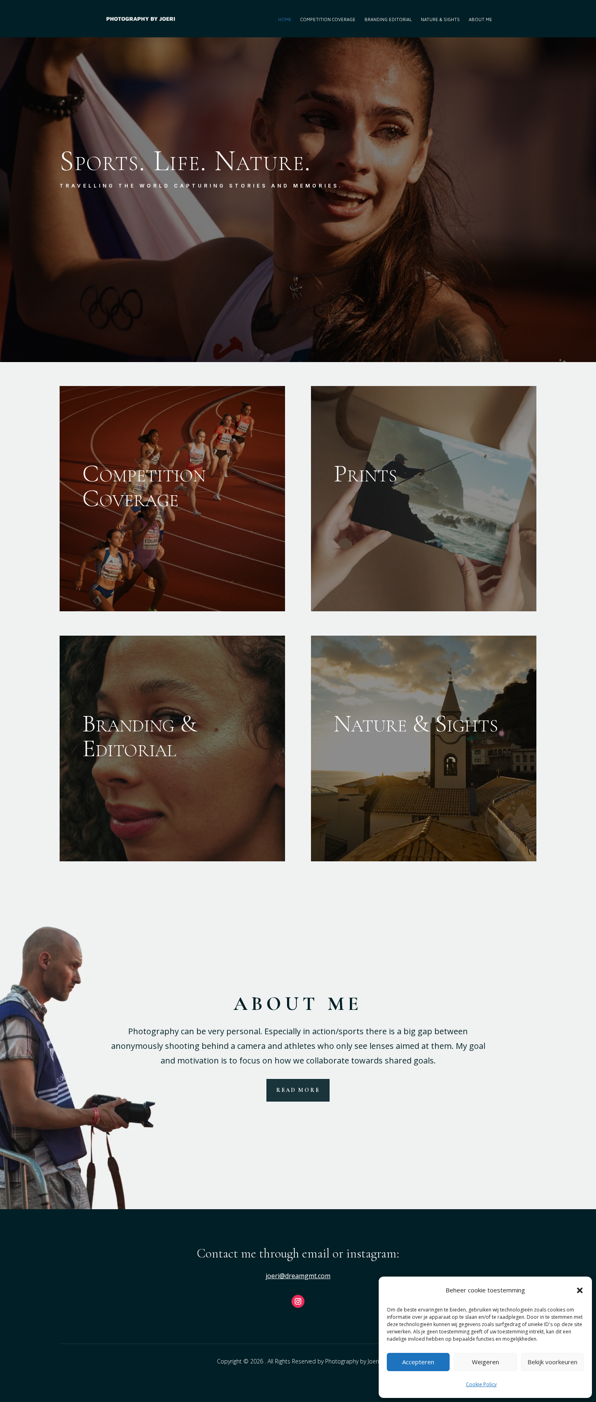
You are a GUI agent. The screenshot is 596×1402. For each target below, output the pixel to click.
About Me (480, 18)
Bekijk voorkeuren (552, 1362)
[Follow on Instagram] (298, 1301)
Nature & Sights (440, 18)
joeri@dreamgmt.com (298, 1275)
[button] (580, 1290)
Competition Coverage (328, 18)
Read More (297, 1090)
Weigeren (485, 1362)
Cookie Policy (481, 1384)
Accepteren (418, 1362)
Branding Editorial (388, 18)
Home (285, 18)
